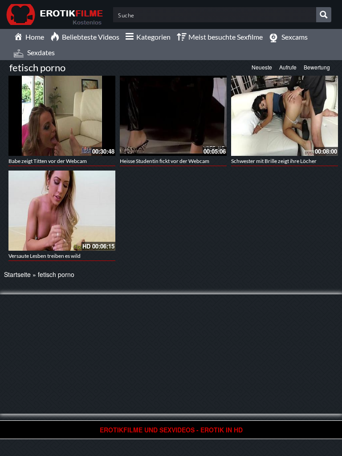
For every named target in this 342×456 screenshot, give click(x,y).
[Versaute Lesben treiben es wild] (61, 209)
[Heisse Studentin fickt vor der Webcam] (173, 114)
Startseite (17, 274)
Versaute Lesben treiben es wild (44, 255)
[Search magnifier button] (323, 14)
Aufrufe (288, 67)
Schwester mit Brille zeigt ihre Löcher (274, 161)
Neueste (262, 67)
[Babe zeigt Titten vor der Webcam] (61, 114)
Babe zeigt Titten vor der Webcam (47, 161)
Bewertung (317, 67)
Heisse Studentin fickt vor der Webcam (164, 161)
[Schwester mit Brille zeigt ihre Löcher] (284, 114)
